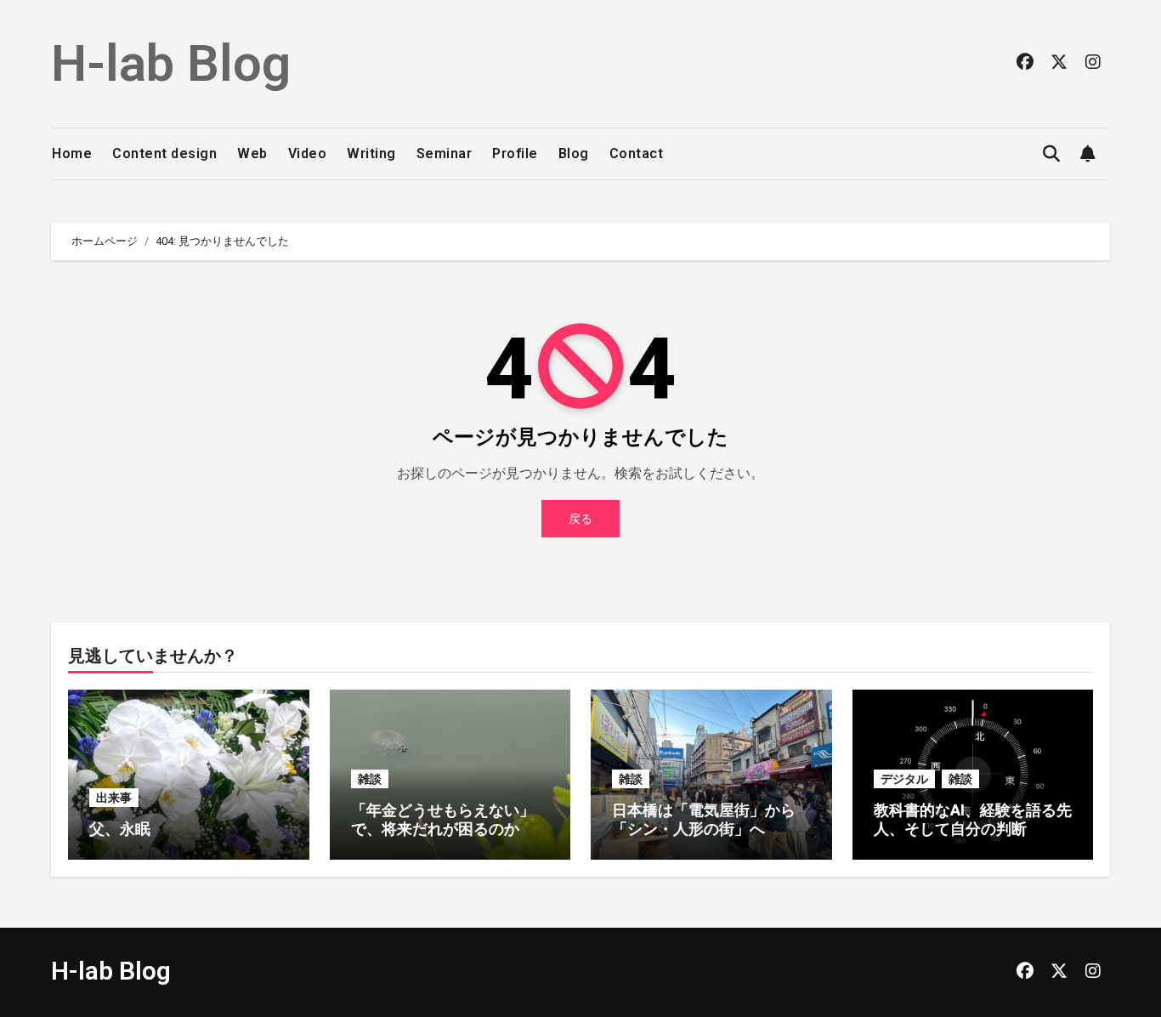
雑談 (370, 779)
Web (252, 153)
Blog (573, 153)
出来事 (114, 797)
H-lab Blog (171, 63)
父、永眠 (119, 829)
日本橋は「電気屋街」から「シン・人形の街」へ (704, 819)
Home (72, 153)
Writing (371, 153)
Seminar (444, 153)
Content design (164, 153)
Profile (515, 153)
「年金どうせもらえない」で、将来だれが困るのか (443, 819)
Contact (636, 153)
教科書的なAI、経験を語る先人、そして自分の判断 (973, 819)
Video (307, 153)
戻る (580, 519)
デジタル (904, 779)
